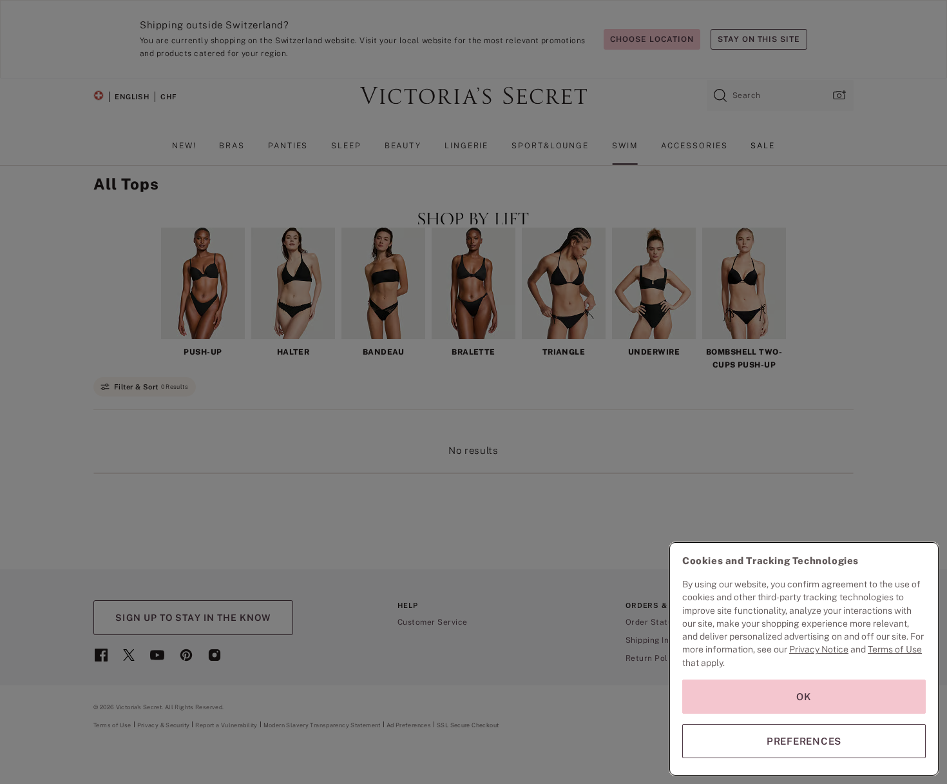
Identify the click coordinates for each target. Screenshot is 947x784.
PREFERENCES (804, 741)
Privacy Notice (818, 649)
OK (804, 696)
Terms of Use (895, 649)
